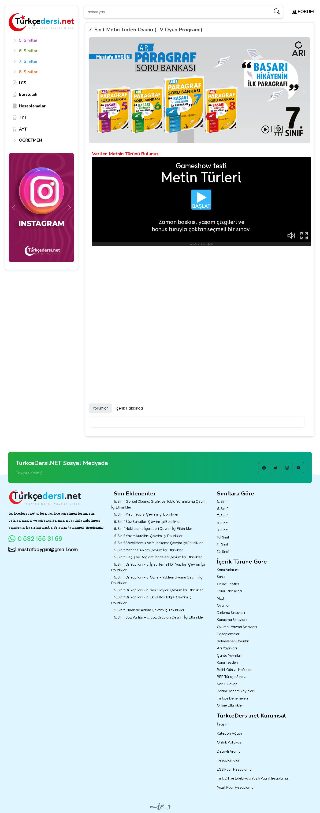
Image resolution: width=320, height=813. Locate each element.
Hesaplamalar (228, 634)
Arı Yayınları (227, 648)
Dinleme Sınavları (231, 612)
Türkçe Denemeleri (232, 698)
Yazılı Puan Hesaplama (235, 787)
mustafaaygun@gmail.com (48, 549)
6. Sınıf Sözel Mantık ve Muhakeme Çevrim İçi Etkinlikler (158, 543)
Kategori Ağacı (229, 733)
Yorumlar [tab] (100, 408)
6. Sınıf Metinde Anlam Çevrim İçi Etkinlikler (148, 550)
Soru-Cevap (227, 684)
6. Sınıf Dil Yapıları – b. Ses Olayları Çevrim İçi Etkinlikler (158, 590)
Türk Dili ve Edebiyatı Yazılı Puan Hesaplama (252, 778)
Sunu (221, 577)
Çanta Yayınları (229, 655)
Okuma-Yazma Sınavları (237, 627)
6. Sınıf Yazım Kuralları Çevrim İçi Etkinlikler (148, 536)
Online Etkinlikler (230, 705)
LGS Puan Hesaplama (234, 769)
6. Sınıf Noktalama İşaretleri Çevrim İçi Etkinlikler (153, 528)
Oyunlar (223, 605)
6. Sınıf (222, 508)
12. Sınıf (223, 551)
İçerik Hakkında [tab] (129, 408)
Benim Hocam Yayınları (236, 691)
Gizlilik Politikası (229, 742)
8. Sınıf (222, 523)
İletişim (222, 724)
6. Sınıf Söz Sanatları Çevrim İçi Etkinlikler (147, 521)
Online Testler (228, 584)
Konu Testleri (227, 662)
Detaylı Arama (229, 751)
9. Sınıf (222, 530)
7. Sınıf (222, 515)
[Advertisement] (201, 281)
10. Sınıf (223, 537)
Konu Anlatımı (228, 570)
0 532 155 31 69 (40, 538)
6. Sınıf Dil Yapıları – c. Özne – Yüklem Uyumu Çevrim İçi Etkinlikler (157, 580)
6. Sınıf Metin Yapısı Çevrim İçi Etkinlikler (146, 514)
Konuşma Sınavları (232, 619)
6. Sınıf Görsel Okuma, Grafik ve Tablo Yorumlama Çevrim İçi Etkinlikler (159, 504)
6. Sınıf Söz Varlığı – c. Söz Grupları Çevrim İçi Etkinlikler (159, 617)
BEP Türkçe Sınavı (231, 676)
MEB (220, 598)
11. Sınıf (222, 544)
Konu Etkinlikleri (229, 591)
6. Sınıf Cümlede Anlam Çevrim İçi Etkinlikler (149, 610)
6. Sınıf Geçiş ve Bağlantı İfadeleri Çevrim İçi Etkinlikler (158, 557)
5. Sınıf (222, 501)
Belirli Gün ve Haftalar (234, 669)
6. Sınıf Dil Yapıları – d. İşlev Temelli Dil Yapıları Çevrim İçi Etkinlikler (158, 567)
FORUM (305, 12)
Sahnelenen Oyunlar (233, 641)
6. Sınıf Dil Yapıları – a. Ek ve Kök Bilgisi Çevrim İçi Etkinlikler (152, 600)
